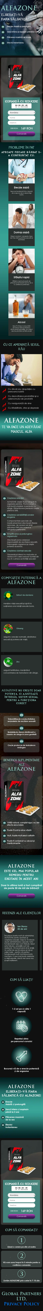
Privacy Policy (21, 1304)
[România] (22, 112)
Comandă (21, 134)
